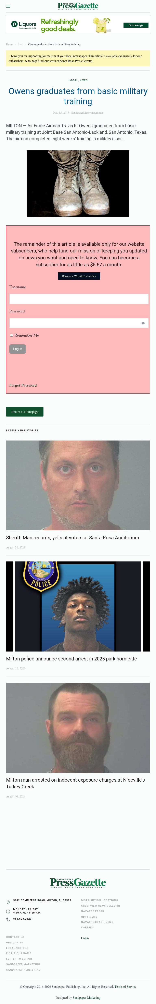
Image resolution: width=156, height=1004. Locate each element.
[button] (8, 6)
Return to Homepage (24, 411)
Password (17, 311)
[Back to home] (78, 6)
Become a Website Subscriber (79, 276)
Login (85, 938)
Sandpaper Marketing (86, 997)
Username (17, 286)
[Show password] (143, 323)
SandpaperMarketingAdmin (87, 112)
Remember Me (26, 335)
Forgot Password (23, 385)
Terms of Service (125, 986)
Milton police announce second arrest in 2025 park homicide (71, 659)
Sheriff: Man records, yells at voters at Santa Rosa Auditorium (72, 538)
